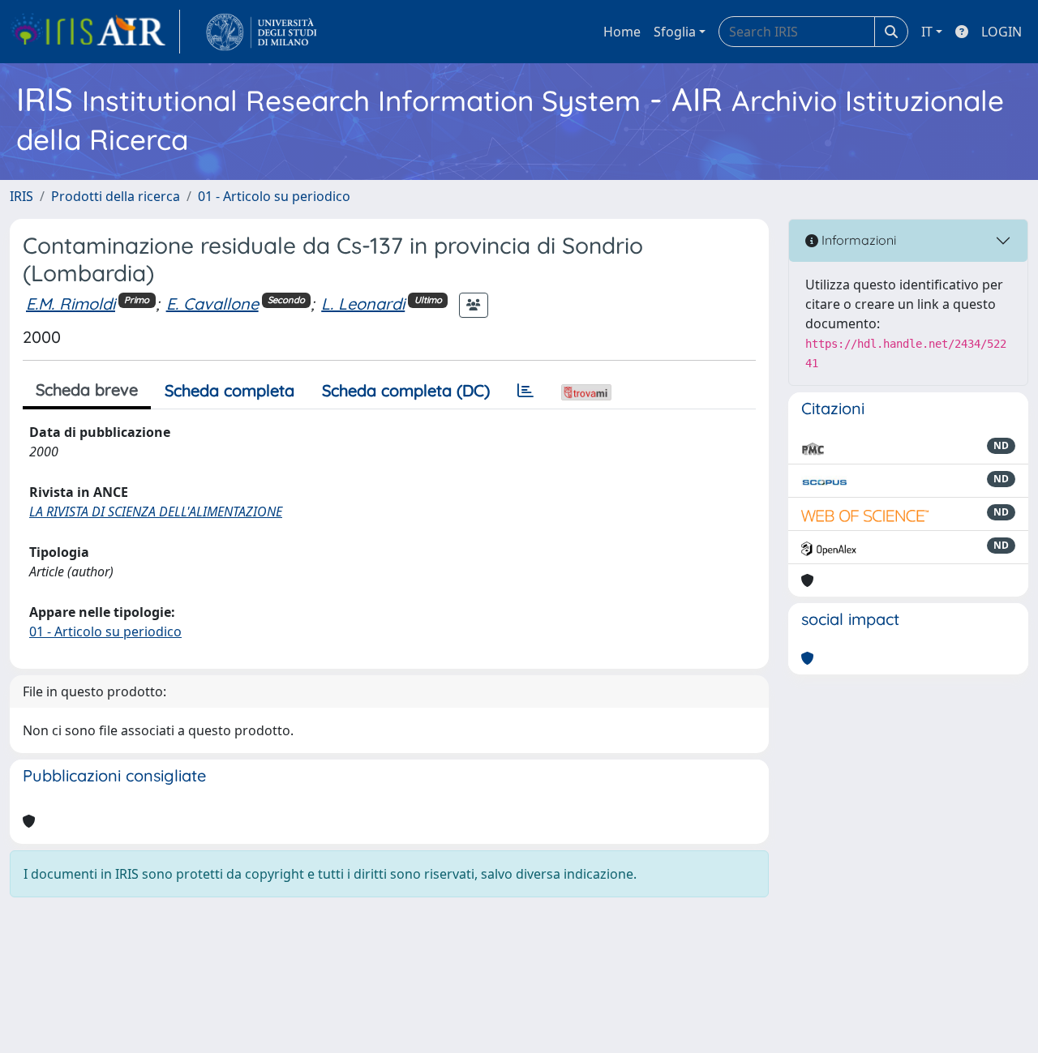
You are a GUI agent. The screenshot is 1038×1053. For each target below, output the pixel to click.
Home (622, 32)
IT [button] (927, 32)
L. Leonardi (363, 303)
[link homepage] (95, 32)
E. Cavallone (212, 303)
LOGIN (1001, 32)
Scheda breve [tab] (87, 389)
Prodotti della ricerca (115, 196)
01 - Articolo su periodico (274, 196)
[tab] (525, 391)
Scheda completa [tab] (229, 390)
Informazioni (857, 240)
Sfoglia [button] (675, 32)
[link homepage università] (261, 32)
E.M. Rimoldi (70, 303)
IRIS (21, 196)
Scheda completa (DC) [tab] (406, 390)
